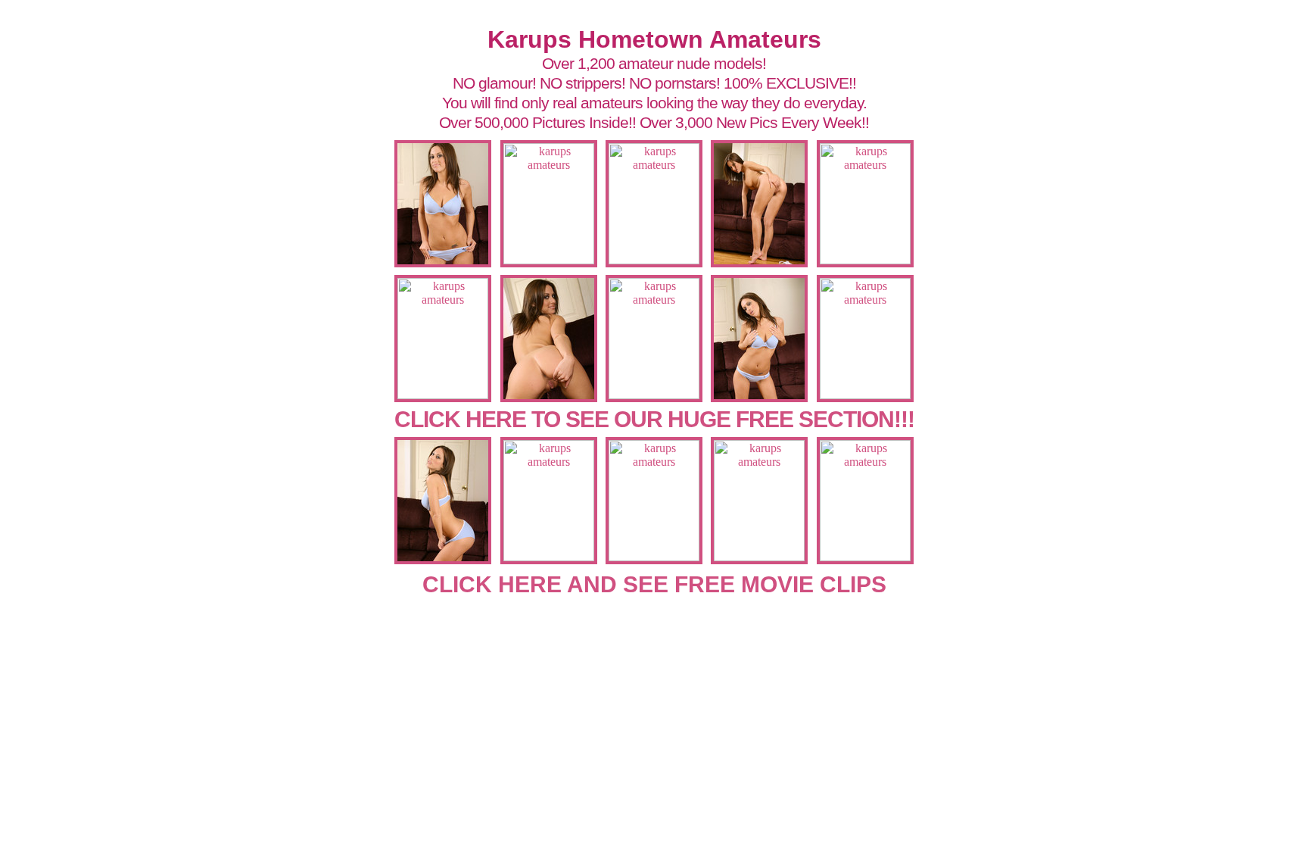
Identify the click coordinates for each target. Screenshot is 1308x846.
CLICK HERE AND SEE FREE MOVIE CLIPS (654, 584)
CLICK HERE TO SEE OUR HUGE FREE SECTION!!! (654, 419)
